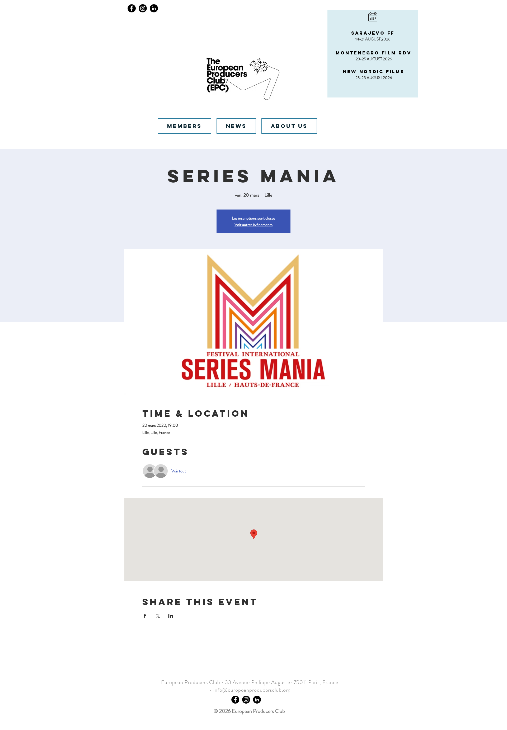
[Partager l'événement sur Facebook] (144, 616)
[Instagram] (143, 8)
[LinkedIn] (154, 8)
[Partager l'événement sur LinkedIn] (170, 616)
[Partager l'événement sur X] (157, 616)
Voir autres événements (253, 224)
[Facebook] (132, 8)
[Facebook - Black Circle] (235, 700)
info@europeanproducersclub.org (251, 690)
